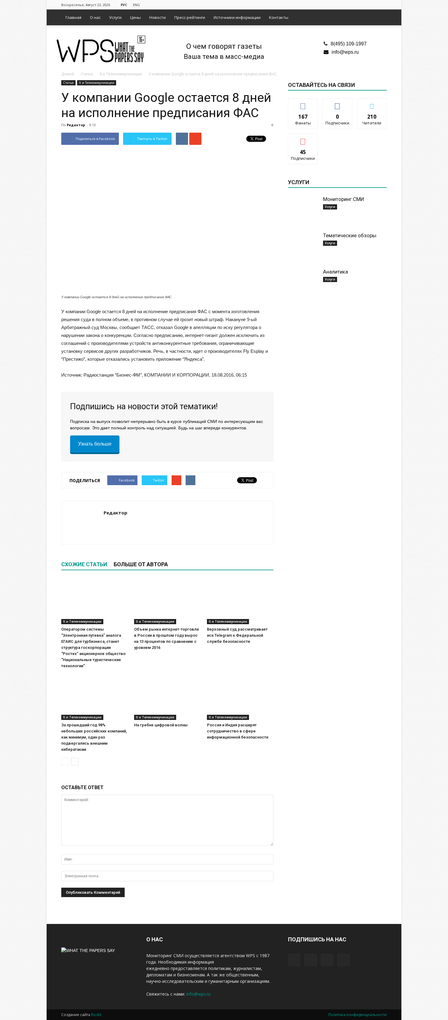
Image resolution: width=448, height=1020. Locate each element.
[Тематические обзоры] (303, 247)
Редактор (76, 125)
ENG (136, 4)
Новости (157, 17)
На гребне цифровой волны (161, 725)
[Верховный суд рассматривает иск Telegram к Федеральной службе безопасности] (240, 601)
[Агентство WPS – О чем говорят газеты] (101, 49)
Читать (337, 103)
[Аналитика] (303, 283)
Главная (73, 17)
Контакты (278, 17)
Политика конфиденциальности (357, 1014)
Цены (135, 17)
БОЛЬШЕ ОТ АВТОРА (141, 564)
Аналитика (335, 272)
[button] (379, 17)
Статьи (68, 83)
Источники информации (237, 17)
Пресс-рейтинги (189, 17)
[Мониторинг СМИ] (303, 211)
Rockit (96, 1014)
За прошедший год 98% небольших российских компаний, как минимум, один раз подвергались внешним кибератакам (94, 737)
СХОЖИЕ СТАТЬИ (84, 564)
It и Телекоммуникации (96, 83)
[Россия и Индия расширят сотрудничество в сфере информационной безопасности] (240, 697)
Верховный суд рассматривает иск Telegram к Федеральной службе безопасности (237, 635)
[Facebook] (352, 4)
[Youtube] (382, 4)
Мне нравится (303, 103)
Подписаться (303, 138)
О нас (95, 17)
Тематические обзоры (349, 235)
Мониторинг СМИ (343, 199)
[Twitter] (362, 4)
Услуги (115, 17)
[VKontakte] (372, 4)
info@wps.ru (345, 52)
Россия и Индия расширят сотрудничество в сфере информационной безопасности (237, 731)
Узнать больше (95, 443)
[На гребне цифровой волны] (167, 697)
